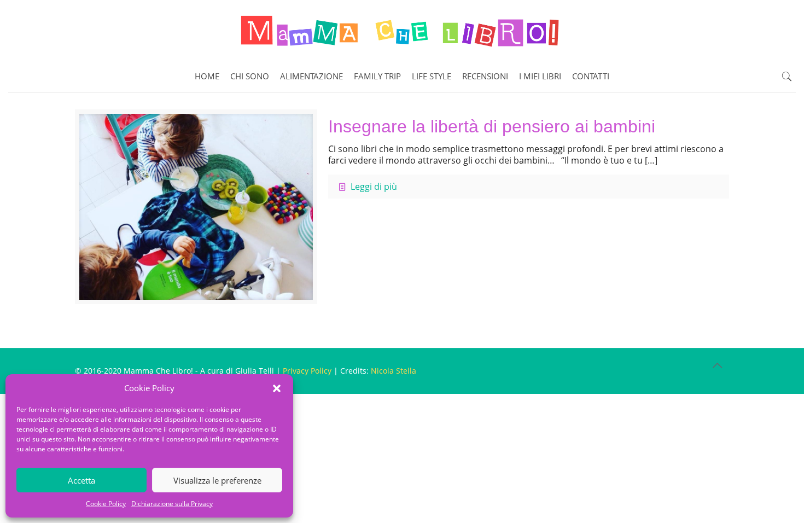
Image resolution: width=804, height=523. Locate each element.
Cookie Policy (106, 503)
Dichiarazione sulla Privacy (172, 503)
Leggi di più (374, 187)
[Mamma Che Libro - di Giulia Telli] (402, 30)
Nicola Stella (393, 370)
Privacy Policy (307, 370)
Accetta (81, 480)
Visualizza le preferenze (217, 480)
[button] (276, 388)
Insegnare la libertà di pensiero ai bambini (491, 126)
